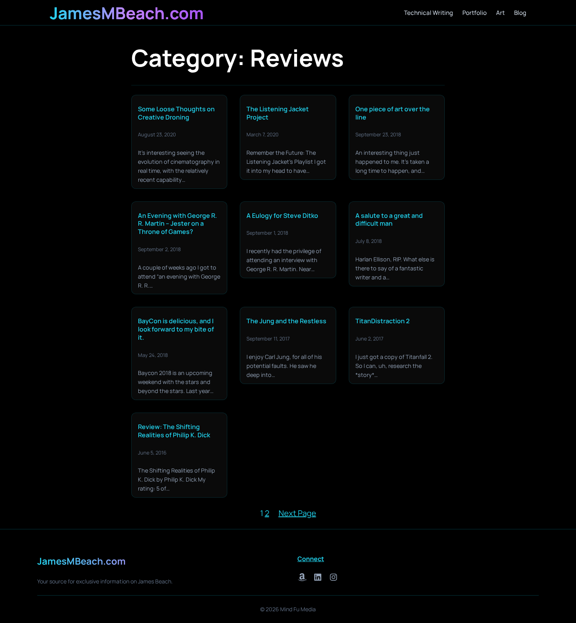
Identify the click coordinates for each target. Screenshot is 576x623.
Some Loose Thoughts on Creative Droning (176, 113)
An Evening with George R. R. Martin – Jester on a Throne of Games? (177, 224)
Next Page (297, 513)
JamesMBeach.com (127, 13)
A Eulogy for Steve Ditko (282, 216)
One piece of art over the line (392, 113)
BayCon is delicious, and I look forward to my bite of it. (176, 329)
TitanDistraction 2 (382, 321)
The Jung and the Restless (286, 321)
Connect (310, 558)
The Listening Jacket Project (277, 113)
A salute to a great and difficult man (389, 220)
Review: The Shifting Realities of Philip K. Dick (174, 431)
